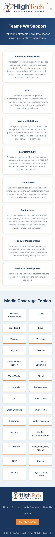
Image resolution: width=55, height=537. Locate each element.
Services (16, 507)
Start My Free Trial (27, 522)
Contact (27, 513)
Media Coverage (32, 507)
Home (6, 507)
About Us (47, 507)
